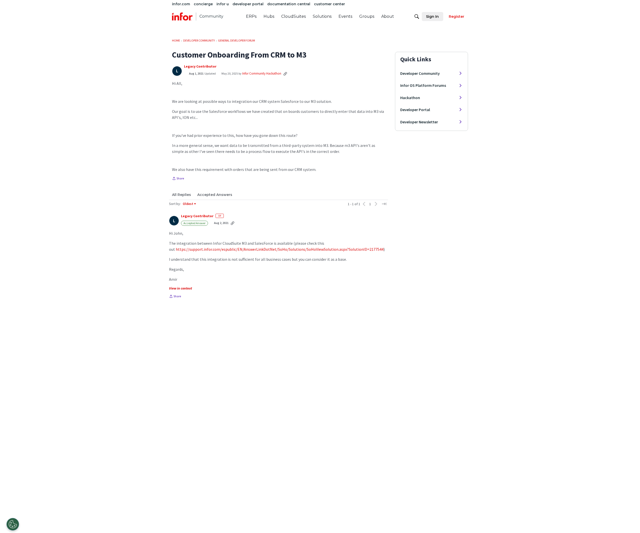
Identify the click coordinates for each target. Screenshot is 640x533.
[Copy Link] (285, 73)
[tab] (181, 195)
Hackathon (410, 97)
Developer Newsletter (419, 121)
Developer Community (420, 73)
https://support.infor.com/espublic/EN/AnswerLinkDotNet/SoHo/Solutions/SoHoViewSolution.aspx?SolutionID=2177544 (280, 249)
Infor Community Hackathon (261, 73)
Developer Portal (415, 109)
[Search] (416, 16)
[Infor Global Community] (197, 17)
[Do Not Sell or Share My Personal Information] (12, 524)
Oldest (188, 203)
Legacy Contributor (200, 66)
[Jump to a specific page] (384, 204)
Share (178, 178)
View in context (180, 288)
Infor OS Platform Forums (423, 85)
